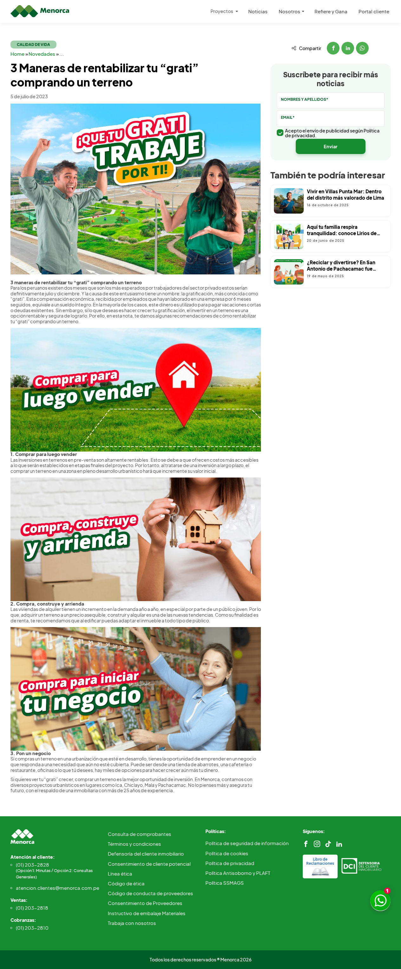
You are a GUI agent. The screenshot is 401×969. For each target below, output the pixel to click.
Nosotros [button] (289, 11)
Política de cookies (226, 853)
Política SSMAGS (224, 883)
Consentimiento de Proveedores (145, 903)
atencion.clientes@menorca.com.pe (57, 888)
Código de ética (126, 883)
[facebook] (306, 844)
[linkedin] (339, 844)
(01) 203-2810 (32, 928)
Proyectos (221, 11)
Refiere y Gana (330, 11)
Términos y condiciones (134, 844)
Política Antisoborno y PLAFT (237, 873)
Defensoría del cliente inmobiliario (146, 853)
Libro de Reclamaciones (320, 861)
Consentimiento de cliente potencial (149, 864)
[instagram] (317, 844)
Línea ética (120, 873)
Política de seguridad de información (247, 843)
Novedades (42, 54)
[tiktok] (328, 844)
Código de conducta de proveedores (150, 893)
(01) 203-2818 (32, 908)
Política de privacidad (229, 863)
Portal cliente (374, 11)
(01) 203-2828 (54, 870)
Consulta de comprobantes (139, 834)
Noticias (258, 11)
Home (17, 54)
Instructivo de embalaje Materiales (146, 913)
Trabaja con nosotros (132, 923)
